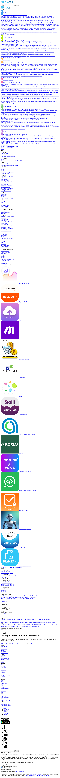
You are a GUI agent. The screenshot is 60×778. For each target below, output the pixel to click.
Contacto (3, 650)
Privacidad (6, 710)
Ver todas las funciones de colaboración (10, 77)
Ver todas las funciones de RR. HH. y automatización (13, 129)
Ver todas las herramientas (7, 147)
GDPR (5, 712)
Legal (5, 708)
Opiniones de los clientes (6, 668)
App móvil (3, 696)
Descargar (3, 676)
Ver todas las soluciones (6, 261)
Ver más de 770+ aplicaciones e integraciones (11, 567)
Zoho (2, 684)
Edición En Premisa (5, 675)
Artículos (3, 666)
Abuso (5, 714)
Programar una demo (5, 660)
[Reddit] (5, 748)
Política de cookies (19, 771)
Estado (2, 662)
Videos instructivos (5, 658)
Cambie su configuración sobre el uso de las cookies (37, 775)
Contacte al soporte (5, 659)
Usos (2, 671)
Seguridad (6, 713)
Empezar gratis (4, 4)
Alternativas (3, 670)
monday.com (4, 683)
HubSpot (3, 687)
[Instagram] (5, 740)
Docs (2, 678)
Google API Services (5, 700)
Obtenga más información (36, 774)
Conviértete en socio (5, 704)
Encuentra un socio (5, 702)
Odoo (2, 692)
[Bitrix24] (7, 2)
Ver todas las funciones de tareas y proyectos (11, 57)
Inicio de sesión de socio (6, 705)
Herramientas (4, 646)
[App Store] (5, 720)
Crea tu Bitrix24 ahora (6, 613)
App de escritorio (5, 697)
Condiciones (6, 709)
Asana (2, 680)
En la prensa (3, 651)
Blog (2, 664)
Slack (2, 689)
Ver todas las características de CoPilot (9, 146)
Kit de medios (4, 649)
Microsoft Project (5, 688)
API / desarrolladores (5, 699)
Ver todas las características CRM (8, 34)
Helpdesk (3, 655)
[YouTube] (6, 736)
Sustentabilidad (4, 653)
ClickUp (3, 681)
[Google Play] (5, 723)
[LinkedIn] (5, 744)
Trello (2, 685)
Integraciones (4, 263)
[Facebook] (4, 728)
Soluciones (3, 667)
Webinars (3, 657)
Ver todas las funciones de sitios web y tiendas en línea (13, 103)
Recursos (3, 672)
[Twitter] (5, 732)
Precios (2, 149)
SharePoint (3, 691)
